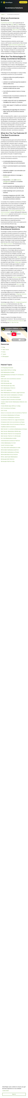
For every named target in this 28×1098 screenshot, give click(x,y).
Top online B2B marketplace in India (10, 447)
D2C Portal (4, 410)
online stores (15, 29)
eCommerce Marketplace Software (10, 415)
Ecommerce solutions (7, 22)
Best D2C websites (6, 390)
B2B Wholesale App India (8, 385)
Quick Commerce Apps (7, 445)
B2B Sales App (5, 381)
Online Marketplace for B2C (8, 443)
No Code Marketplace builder (9, 438)
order (12, 179)
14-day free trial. (14, 322)
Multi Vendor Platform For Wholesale (11, 436)
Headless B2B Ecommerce (8, 426)
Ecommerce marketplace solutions (10, 417)
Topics (3, 14)
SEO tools (19, 284)
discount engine (16, 277)
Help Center (5, 349)
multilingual (24, 214)
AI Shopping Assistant (7, 367)
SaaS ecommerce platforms (16, 44)
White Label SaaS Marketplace (9, 456)
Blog (3, 347)
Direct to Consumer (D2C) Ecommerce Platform (14, 412)
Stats (3, 351)
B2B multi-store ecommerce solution (11, 378)
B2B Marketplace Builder (7, 372)
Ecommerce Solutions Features (15, 320)
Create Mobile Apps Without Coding (10, 406)
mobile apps (18, 262)
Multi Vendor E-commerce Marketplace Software (14, 429)
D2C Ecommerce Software (8, 408)
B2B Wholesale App (6, 383)
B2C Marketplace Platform (8, 388)
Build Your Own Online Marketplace (10, 397)
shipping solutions (21, 294)
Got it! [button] (14, 1094)
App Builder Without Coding (8, 370)
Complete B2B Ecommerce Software (11, 399)
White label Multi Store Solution (9, 454)
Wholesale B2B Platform (7, 459)
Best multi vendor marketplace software (12, 395)
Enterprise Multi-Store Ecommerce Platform (13, 424)
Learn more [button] (6, 1090)
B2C (17, 24)
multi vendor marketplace (15, 210)
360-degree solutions (7, 243)
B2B (12, 24)
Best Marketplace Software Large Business (13, 392)
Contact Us (23, 2)
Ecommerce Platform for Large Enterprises (12, 419)
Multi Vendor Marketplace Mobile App (11, 431)
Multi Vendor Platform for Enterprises (11, 433)
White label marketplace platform (10, 449)
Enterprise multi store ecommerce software (12, 422)
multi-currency (5, 214)
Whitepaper (5, 356)
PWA (18, 257)
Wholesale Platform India (7, 461)
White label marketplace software (10, 452)
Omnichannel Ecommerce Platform (10, 440)
